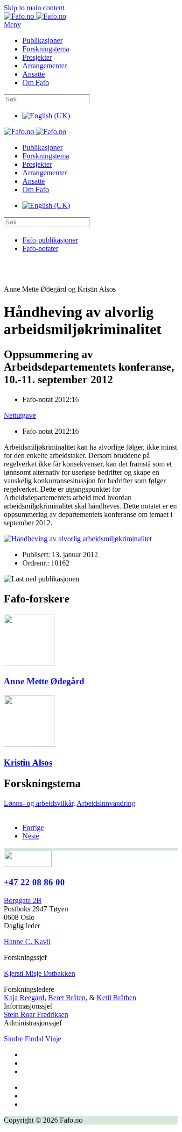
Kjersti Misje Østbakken (39, 973)
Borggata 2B (23, 900)
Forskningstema (45, 49)
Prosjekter (37, 57)
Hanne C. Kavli (27, 942)
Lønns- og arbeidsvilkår (38, 803)
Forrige (33, 827)
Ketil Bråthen (116, 998)
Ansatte (33, 74)
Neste (30, 836)
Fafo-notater (40, 248)
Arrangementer (44, 66)
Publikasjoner (42, 40)
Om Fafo (35, 82)
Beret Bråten (66, 998)
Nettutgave (20, 415)
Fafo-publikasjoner (50, 240)
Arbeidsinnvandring (106, 803)
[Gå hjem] (35, 16)
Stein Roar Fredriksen (36, 1014)
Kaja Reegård (24, 998)
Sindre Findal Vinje (32, 1039)
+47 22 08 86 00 (34, 882)
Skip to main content (34, 8)
